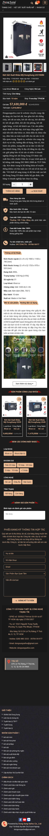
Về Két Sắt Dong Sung (12, 715)
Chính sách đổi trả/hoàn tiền (14, 802)
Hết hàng (8, 493)
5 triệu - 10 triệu (11, 470)
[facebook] (20, 819)
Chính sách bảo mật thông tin (14, 785)
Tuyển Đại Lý (8, 728)
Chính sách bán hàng (11, 805)
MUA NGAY (38, 191)
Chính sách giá (9, 788)
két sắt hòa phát (10, 741)
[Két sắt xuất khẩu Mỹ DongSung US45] (37, 406)
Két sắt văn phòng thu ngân (14, 751)
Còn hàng (19, 493)
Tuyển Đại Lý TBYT (10, 721)
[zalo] (28, 819)
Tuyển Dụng (8, 725)
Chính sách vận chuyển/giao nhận (16, 795)
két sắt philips (9, 744)
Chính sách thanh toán (12, 792)
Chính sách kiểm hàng (12, 799)
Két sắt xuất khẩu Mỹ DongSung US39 (12, 421)
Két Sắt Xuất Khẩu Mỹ (24, 7)
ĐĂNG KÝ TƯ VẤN (26, 600)
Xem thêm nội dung (24, 384)
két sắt (6, 747)
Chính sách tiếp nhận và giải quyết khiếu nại (20, 812)
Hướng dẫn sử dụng (28, 303)
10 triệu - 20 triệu (25, 465)
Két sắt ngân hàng (10, 764)
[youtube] (24, 819)
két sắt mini (8, 737)
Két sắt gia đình (9, 758)
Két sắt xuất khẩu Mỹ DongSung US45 (37, 421)
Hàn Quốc (27, 482)
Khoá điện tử (20, 453)
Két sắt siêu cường (10, 761)
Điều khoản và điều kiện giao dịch (16, 782)
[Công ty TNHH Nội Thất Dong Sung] (9, 2)
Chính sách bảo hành (11, 809)
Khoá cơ (40, 7)
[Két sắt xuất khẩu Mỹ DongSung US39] (12, 406)
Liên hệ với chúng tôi (11, 718)
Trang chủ (7, 7)
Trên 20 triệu (10, 465)
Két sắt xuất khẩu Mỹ (11, 754)
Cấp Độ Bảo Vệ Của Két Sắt (14, 773)
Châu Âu (17, 482)
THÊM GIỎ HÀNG (13, 191)
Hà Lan (8, 482)
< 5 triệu (24, 470)
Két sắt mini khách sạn (12, 768)
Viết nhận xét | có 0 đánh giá (19, 81)
